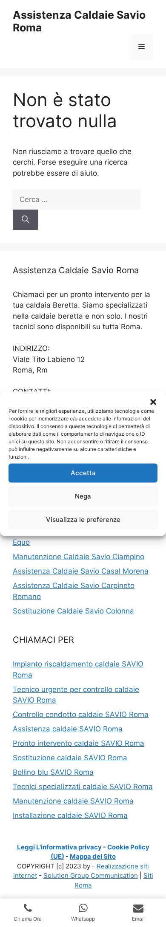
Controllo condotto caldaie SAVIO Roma (81, 714)
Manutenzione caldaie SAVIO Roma (73, 801)
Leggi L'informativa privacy (59, 847)
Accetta (83, 473)
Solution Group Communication (90, 875)
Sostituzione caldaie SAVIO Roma (70, 757)
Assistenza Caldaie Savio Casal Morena (81, 571)
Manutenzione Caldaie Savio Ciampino (78, 556)
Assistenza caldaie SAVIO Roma (68, 729)
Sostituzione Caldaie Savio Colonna (73, 611)
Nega (83, 496)
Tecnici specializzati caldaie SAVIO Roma (83, 786)
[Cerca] (25, 220)
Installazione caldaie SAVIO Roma (70, 815)
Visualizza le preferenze (83, 519)
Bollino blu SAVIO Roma (53, 772)
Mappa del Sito (93, 856)
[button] (153, 402)
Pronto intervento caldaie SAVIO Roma (78, 743)
